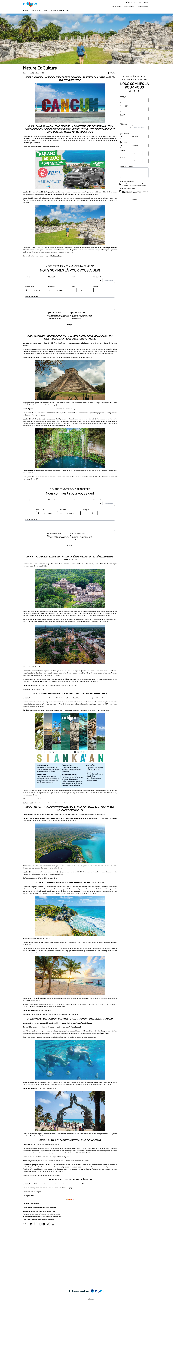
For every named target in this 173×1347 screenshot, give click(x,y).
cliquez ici (66, 1157)
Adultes (73, 287)
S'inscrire (86, 1280)
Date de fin (51, 287)
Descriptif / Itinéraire (31, 296)
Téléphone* (97, 277)
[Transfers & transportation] (70, 169)
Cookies (128, 1338)
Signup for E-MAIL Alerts (77, 313)
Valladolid (98, 477)
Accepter (164, 1342)
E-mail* (73, 277)
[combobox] (98, 280)
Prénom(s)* (51, 277)
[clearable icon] (44, 290)
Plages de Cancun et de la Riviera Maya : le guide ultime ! (39, 1211)
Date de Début (29, 287)
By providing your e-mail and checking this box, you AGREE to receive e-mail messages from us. (82, 317)
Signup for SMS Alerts (54, 313)
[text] (36, 290)
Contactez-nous (143, 6)
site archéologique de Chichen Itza (34, 349)
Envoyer (69, 325)
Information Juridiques (78, 1338)
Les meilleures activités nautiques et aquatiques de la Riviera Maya (42, 1216)
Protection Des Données (94, 1338)
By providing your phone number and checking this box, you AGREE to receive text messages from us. (59, 317)
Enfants (95, 287)
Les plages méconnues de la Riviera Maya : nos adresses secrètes (42, 1214)
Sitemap (45, 1338)
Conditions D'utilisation (111, 1338)
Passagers (85, 510)
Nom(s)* (27, 277)
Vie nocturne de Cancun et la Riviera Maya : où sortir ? (39, 1219)
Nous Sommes (62, 1338)
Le (24, 349)
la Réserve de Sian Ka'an (72, 698)
